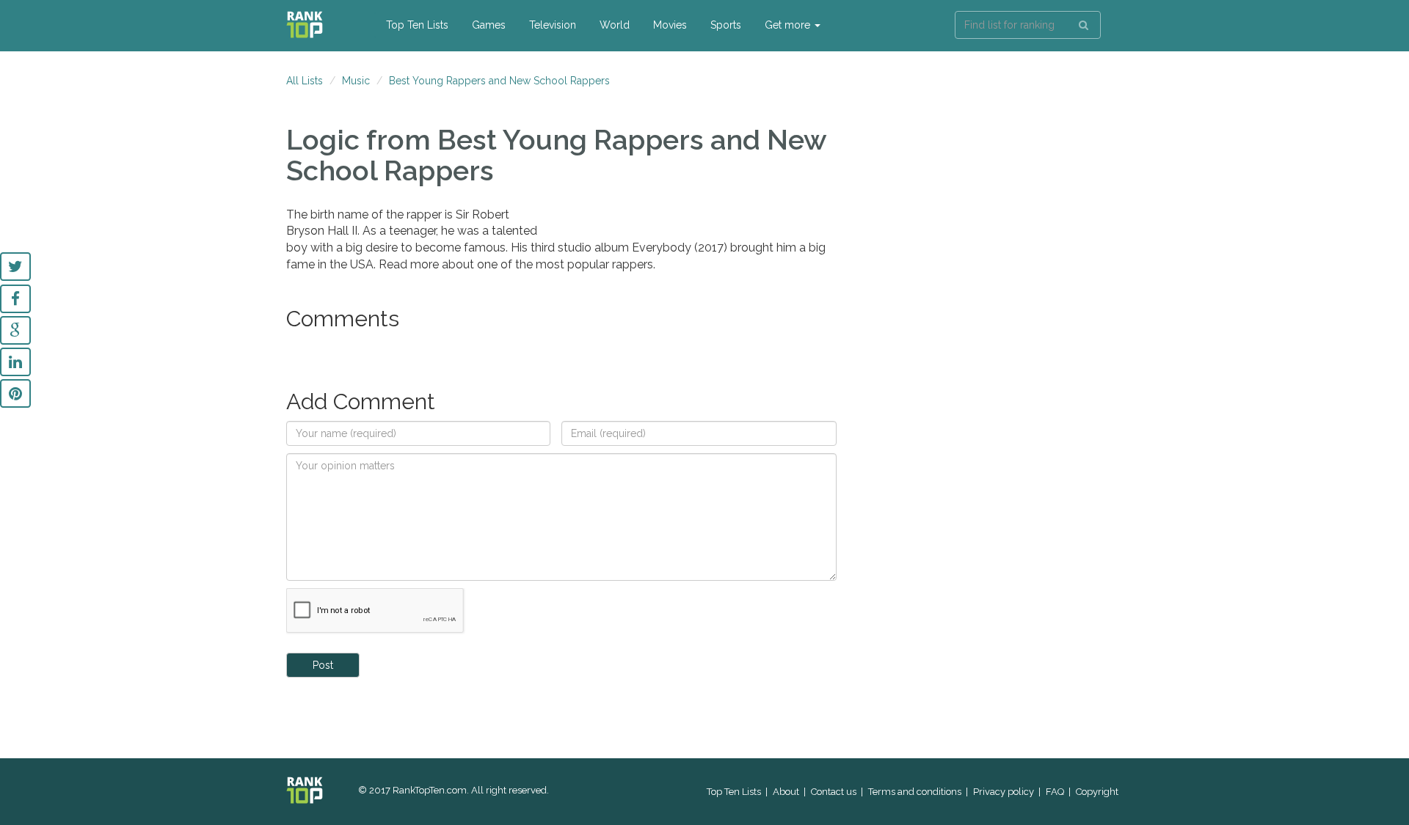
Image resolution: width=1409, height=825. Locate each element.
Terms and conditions (914, 791)
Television (552, 25)
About (786, 791)
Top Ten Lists (417, 25)
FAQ (1055, 791)
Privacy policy (1003, 791)
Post (323, 665)
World (615, 25)
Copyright (1097, 791)
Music (356, 81)
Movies (670, 25)
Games (489, 25)
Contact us (833, 791)
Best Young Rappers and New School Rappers (499, 81)
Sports (725, 25)
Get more (789, 25)
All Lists (304, 81)
